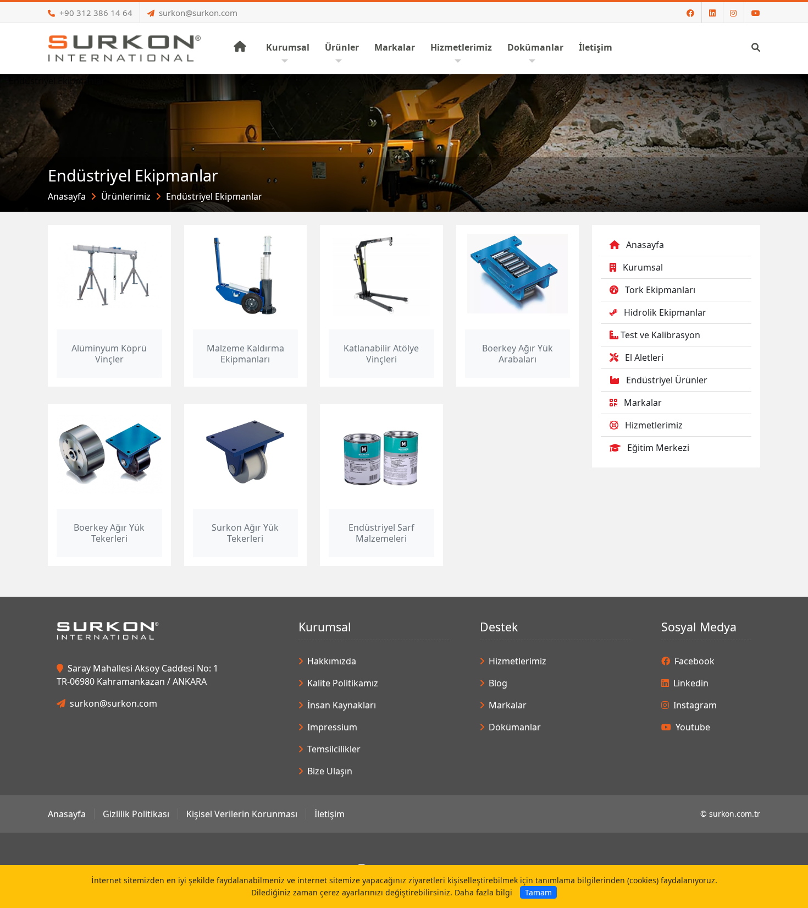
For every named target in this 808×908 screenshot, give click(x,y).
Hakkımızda (331, 661)
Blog (498, 683)
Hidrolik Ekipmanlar (665, 312)
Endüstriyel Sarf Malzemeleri (381, 533)
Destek (499, 627)
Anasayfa (67, 196)
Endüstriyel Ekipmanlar (214, 196)
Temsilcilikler (334, 749)
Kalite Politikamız (342, 683)
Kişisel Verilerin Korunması (241, 814)
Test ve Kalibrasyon (660, 335)
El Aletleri (644, 357)
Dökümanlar (515, 727)
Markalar (643, 403)
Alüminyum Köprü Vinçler (109, 354)
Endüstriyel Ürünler (666, 380)
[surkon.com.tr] (124, 47)
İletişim (329, 814)
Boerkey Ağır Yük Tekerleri (109, 533)
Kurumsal (643, 267)
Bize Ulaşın (329, 771)
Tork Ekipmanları (660, 290)
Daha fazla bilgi (483, 892)
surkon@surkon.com (198, 12)
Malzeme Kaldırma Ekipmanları (245, 354)
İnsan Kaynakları (341, 705)
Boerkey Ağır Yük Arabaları (517, 354)
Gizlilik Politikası (136, 814)
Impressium (332, 727)
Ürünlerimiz (126, 196)
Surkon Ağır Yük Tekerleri (245, 533)
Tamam (538, 892)
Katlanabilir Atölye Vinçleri (381, 354)
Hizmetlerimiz (654, 425)
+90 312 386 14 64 (95, 12)
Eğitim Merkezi (658, 448)
